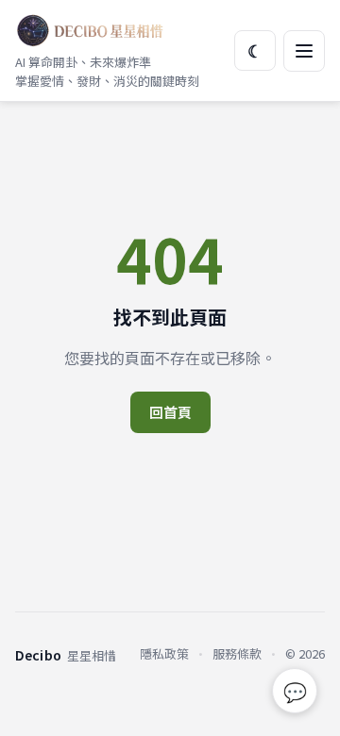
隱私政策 (164, 653)
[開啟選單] (304, 51)
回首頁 (170, 412)
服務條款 (237, 653)
